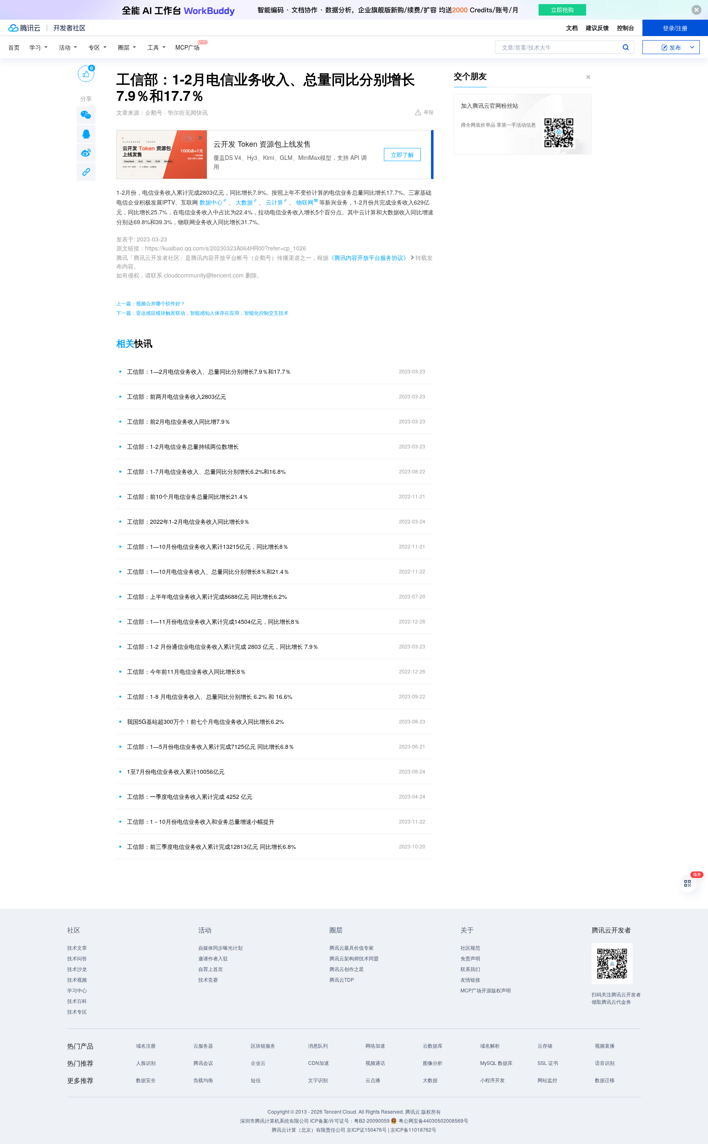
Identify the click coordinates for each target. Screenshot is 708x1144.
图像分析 (432, 1062)
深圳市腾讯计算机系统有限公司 (274, 1120)
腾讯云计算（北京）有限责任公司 (308, 1129)
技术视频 (77, 979)
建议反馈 (597, 27)
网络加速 (375, 1045)
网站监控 (547, 1079)
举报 (428, 111)
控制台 (625, 27)
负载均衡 (203, 1079)
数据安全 (146, 1079)
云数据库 (432, 1045)
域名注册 (146, 1045)
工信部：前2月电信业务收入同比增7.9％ (178, 421)
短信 (256, 1079)
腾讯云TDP (341, 979)
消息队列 (318, 1045)
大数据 (244, 202)
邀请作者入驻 (213, 958)
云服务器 (203, 1045)
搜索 (625, 47)
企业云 (258, 1062)
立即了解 (402, 154)
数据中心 (211, 202)
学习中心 (77, 990)
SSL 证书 (548, 1062)
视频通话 (375, 1062)
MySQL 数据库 (496, 1062)
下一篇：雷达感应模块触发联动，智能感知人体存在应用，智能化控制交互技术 (202, 312)
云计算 (274, 202)
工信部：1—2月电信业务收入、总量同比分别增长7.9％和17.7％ (209, 371)
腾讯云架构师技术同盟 (354, 958)
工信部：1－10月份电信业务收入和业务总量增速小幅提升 (201, 821)
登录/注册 (675, 28)
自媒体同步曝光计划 (220, 947)
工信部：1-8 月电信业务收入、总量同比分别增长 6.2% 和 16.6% (209, 696)
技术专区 (77, 1011)
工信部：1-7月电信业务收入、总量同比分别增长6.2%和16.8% (206, 471)
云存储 (545, 1045)
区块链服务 (263, 1045)
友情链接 (470, 979)
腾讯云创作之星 (346, 968)
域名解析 (490, 1045)
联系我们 (470, 968)
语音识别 (605, 1062)
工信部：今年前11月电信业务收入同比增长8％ (186, 671)
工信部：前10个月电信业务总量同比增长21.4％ (187, 496)
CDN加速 (318, 1062)
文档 (572, 27)
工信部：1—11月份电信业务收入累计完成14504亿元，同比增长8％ (213, 621)
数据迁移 (605, 1079)
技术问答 (77, 958)
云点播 (372, 1079)
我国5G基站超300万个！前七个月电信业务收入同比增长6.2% (205, 721)
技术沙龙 (77, 968)
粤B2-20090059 (372, 1120)
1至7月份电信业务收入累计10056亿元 (176, 771)
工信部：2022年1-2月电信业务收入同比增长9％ (188, 521)
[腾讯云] (24, 28)
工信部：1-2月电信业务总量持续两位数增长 (183, 446)
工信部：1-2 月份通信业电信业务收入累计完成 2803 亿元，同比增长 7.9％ (222, 646)
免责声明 (470, 958)
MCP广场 (187, 47)
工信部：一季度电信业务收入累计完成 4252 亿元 (189, 796)
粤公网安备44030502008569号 (433, 1120)
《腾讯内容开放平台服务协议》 (369, 257)
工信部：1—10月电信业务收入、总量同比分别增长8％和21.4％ (208, 571)
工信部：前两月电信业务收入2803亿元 (176, 396)
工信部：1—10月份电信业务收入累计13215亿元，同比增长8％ (207, 546)
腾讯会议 (203, 1062)
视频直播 (605, 1045)
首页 (14, 47)
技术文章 (77, 947)
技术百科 (77, 1000)
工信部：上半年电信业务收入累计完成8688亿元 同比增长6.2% (207, 596)
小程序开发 (492, 1079)
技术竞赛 (208, 979)
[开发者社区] (69, 28)
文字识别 (318, 1079)
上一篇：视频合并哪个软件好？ (150, 303)
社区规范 (470, 947)
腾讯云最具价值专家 (351, 947)
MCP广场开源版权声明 (486, 990)
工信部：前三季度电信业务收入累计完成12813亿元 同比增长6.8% (211, 846)
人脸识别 (146, 1062)
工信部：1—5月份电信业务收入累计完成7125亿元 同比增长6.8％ (210, 746)
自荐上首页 (210, 968)
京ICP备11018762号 (413, 1129)
